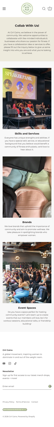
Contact (34, 402)
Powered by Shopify (26, 417)
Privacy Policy (8, 402)
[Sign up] (49, 386)
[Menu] (4, 9)
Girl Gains (13, 417)
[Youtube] (4, 363)
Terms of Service (23, 402)
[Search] (44, 9)
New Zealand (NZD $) (12, 410)
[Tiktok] (15, 363)
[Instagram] (9, 363)
